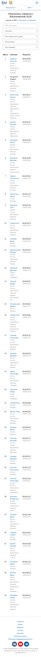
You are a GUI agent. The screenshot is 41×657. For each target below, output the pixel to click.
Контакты (20, 633)
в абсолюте (22, 20)
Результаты (10, 8)
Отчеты (20, 630)
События (20, 621)
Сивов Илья (14, 223)
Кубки (20, 624)
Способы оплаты (20, 636)
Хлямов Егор (15, 403)
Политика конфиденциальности (20, 639)
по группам (31, 20)
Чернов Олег (15, 315)
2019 (29, 8)
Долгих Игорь (15, 411)
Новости (20, 627)
